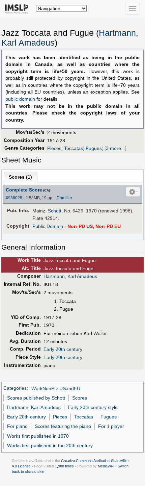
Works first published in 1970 (38, 436)
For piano (17, 426)
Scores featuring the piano (63, 426)
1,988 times (64, 466)
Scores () (20, 177)
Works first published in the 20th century (50, 445)
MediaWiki (106, 466)
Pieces (54, 148)
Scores (79, 398)
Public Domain (47, 226)
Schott (54, 210)
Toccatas (73, 148)
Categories (15, 388)
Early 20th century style (93, 407)
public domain (20, 99)
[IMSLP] (18, 8)
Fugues (94, 148)
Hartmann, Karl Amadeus (70, 276)
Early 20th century (63, 349)
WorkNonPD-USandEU (55, 388)
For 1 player (111, 426)
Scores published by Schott (36, 398)
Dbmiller (64, 198)
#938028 (14, 198)
